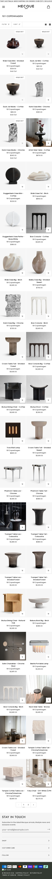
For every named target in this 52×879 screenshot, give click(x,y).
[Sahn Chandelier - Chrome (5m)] (13, 646)
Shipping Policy (22, 873)
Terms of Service (9, 875)
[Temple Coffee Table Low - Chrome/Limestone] (13, 773)
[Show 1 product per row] (46, 24)
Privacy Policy (24, 875)
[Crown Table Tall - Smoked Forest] (13, 346)
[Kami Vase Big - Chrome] (13, 305)
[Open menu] (6, 7)
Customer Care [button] (8, 848)
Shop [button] (4, 841)
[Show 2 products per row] (50, 24)
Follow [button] (5, 855)
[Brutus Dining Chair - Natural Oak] (13, 603)
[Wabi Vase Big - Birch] (13, 262)
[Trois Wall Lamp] (13, 430)
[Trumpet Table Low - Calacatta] (13, 516)
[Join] (48, 829)
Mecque (7, 873)
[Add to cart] (22, 54)
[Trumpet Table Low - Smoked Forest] (13, 559)
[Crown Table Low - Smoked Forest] (13, 730)
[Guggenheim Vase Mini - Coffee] (13, 176)
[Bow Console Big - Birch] (13, 689)
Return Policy (36, 873)
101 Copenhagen (13, 66)
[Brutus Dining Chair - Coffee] (13, 389)
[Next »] (33, 804)
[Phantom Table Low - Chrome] (13, 473)
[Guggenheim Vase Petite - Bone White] (13, 219)
